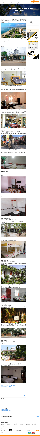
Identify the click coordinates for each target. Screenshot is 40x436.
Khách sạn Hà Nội (2, 424)
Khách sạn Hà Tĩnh (9, 424)
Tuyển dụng (2, 432)
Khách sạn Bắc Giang (15, 423)
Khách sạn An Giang (2, 423)
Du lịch (4, 3)
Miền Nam (6, 3)
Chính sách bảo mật (3, 430)
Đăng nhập (37, 0)
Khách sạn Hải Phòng (15, 424)
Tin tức (1, 3)
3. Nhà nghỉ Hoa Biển (30, 21)
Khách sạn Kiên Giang (34, 424)
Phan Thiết (12, 3)
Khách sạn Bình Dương (34, 423)
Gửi (24, 395)
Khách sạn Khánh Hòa (28, 424)
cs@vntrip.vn (19, 432)
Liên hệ (1, 429)
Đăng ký (37, 430)
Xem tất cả (37, 416)
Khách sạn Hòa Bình (21, 424)
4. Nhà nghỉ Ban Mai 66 (30, 22)
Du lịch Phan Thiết (8, 22)
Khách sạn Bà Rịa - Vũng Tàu (10, 423)
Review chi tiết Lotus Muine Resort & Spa (5, 409)
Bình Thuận (9, 3)
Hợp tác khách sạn (3, 431)
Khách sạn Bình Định (27, 423)
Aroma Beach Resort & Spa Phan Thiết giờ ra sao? (6, 410)
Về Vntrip (2, 428)
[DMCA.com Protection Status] (31, 433)
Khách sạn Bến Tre (21, 423)
